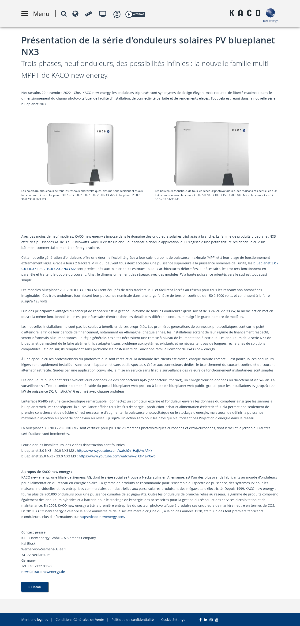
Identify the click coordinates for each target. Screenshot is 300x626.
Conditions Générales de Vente (80, 619)
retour (34, 586)
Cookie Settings (173, 619)
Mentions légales (34, 619)
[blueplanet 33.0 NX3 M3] (217, 184)
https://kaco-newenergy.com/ (103, 516)
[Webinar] (135, 13)
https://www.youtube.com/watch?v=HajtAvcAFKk (114, 450)
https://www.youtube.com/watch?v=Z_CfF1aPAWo (117, 456)
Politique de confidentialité (133, 619)
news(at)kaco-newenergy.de (43, 571)
